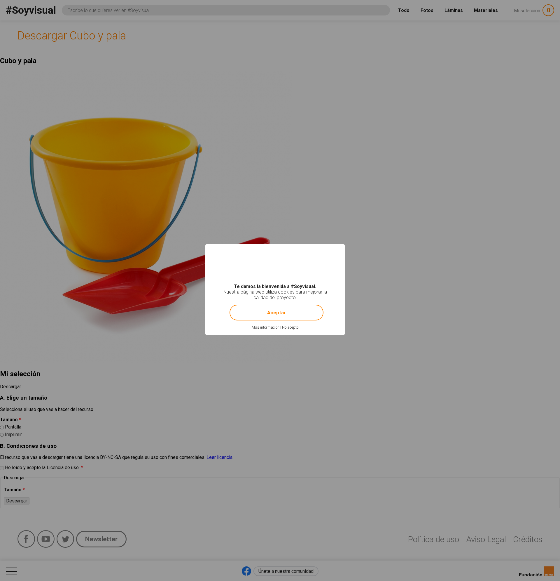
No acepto (290, 327)
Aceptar (276, 312)
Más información (265, 327)
